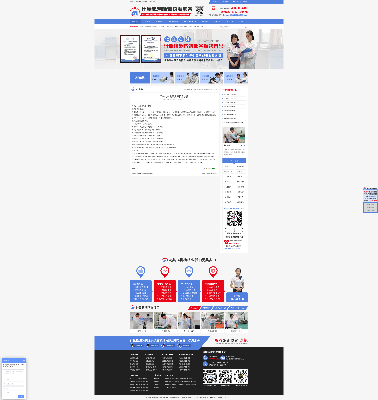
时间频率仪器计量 (151, 367)
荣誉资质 (228, 166)
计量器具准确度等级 (230, 102)
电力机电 (139, 384)
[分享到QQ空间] (207, 168)
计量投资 (240, 192)
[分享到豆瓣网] (213, 168)
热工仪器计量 (134, 367)
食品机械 (145, 387)
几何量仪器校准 (150, 358)
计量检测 (159, 21)
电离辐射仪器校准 (151, 370)
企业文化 (228, 182)
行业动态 (212, 89)
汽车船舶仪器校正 (184, 367)
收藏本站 (235, 1)
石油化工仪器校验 (184, 361)
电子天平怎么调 (212, 173)
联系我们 (245, 1)
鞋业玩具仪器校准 (167, 370)
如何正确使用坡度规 (230, 118)
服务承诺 (240, 171)
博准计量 (151, 397)
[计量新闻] (162, 77)
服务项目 (240, 176)
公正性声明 (228, 171)
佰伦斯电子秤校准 (229, 110)
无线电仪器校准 (198, 27)
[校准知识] (211, 77)
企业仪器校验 (173, 21)
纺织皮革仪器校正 (167, 367)
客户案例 (205, 21)
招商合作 (240, 197)
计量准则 (240, 187)
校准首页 (135, 21)
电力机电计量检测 (184, 364)
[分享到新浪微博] (209, 168)
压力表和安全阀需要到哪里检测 (233, 122)
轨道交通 (145, 381)
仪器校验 (161, 27)
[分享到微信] (215, 168)
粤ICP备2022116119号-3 (225, 397)
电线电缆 (145, 390)
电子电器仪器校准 (167, 358)
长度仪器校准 (169, 27)
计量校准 (155, 27)
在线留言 (228, 202)
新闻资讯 (217, 21)
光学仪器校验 (149, 361)
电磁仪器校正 (149, 364)
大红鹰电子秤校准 (229, 106)
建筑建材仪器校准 (184, 370)
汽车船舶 (145, 384)
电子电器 (132, 378)
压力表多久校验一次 (230, 98)
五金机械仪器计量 (167, 361)
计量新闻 (156, 378)
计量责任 (228, 192)
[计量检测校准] (135, 11)
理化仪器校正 (188, 27)
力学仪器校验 (179, 27)
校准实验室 (240, 166)
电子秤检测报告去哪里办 (145, 173)
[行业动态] (187, 77)
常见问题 (156, 387)
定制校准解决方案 (190, 21)
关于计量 (230, 21)
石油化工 (132, 384)
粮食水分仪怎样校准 (230, 114)
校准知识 (156, 384)
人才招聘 (228, 187)
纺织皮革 (132, 381)
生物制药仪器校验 (167, 364)
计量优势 (228, 176)
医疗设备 (139, 390)
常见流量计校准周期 (230, 94)
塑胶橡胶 (139, 387)
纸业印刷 (132, 390)
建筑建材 (132, 387)
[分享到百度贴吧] (211, 168)
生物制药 (145, 378)
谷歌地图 (216, 1)
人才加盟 (228, 197)
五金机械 (139, 378)
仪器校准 (147, 21)
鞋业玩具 (139, 381)
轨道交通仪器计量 (184, 358)
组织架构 (240, 182)
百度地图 (226, 1)
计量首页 (197, 89)
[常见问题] (236, 77)
